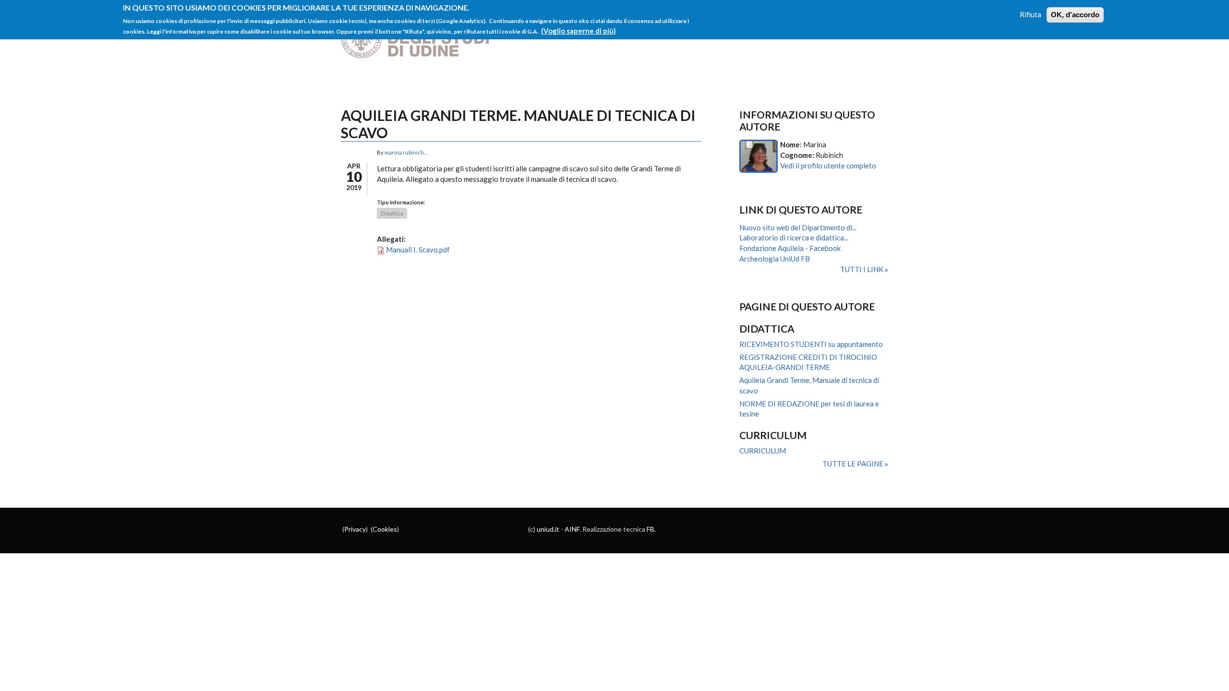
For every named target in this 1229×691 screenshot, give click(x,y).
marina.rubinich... (406, 152)
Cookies (385, 529)
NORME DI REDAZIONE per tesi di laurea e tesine (809, 408)
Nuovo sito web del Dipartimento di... (797, 227)
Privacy (355, 529)
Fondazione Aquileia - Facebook (790, 248)
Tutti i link (862, 269)
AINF (572, 529)
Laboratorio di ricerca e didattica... (793, 237)
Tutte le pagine (853, 463)
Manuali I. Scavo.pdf (418, 249)
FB (650, 529)
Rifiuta (1030, 14)
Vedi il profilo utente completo (828, 165)
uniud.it (548, 529)
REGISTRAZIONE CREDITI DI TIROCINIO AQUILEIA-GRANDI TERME (808, 362)
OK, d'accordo (1075, 15)
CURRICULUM (762, 450)
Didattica (392, 213)
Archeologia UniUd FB (774, 258)
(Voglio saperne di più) (578, 30)
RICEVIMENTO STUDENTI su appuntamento (811, 344)
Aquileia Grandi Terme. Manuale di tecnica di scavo (809, 385)
